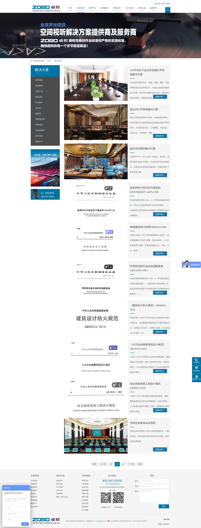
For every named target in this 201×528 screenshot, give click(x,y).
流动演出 (34, 497)
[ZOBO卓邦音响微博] (118, 498)
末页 (140, 464)
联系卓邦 (85, 480)
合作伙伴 (59, 490)
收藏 (159, 524)
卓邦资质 (85, 484)
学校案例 (34, 500)
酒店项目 (39, 97)
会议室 (38, 108)
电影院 (38, 114)
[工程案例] (45, 168)
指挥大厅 (39, 141)
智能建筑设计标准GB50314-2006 (148, 227)
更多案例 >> (35, 507)
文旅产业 (39, 91)
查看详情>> (160, 97)
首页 (70, 9)
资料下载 (85, 494)
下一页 (131, 464)
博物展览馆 (40, 119)
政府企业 (59, 480)
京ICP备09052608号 (140, 521)
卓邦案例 (104, 9)
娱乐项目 (39, 136)
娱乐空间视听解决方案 (143, 148)
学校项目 (39, 125)
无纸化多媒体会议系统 (143, 422)
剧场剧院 (39, 86)
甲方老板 (59, 487)
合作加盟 (85, 510)
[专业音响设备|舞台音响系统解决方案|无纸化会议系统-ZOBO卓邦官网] (46, 11)
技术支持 (130, 9)
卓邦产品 (92, 9)
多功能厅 (39, 102)
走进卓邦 (153, 9)
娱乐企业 (59, 484)
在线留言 (166, 524)
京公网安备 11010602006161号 (121, 521)
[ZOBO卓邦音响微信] (106, 498)
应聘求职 (59, 494)
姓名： (137, 481)
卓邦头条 (142, 9)
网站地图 (85, 490)
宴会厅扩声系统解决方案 (144, 109)
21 (123, 464)
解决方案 (80, 9)
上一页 (103, 464)
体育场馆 (39, 80)
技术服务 (85, 507)
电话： (137, 486)
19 (111, 464)
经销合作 (117, 9)
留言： (137, 491)
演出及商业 (40, 130)
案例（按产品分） (62, 497)
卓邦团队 (85, 500)
